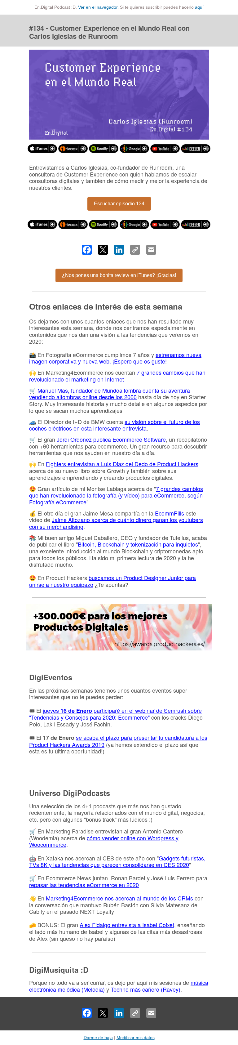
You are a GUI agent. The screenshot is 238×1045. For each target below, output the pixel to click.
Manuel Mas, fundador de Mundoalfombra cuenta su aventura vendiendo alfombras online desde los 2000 (109, 393)
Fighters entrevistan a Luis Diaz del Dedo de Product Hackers (122, 464)
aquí (199, 7)
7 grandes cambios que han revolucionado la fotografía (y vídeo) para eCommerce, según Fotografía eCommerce (116, 495)
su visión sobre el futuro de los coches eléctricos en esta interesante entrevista (114, 425)
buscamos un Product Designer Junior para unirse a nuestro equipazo (112, 581)
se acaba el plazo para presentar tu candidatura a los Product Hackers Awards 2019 (118, 740)
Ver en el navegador (97, 7)
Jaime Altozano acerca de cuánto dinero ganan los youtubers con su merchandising (116, 523)
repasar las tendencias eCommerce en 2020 (84, 885)
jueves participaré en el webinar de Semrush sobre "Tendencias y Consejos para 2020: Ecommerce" (115, 713)
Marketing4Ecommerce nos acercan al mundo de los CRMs (119, 898)
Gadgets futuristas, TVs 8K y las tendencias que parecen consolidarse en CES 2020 (117, 861)
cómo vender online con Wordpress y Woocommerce (103, 841)
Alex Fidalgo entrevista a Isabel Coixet (127, 925)
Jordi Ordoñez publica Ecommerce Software (111, 439)
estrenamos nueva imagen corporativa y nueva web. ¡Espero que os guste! (115, 358)
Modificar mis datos (136, 1037)
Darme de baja (98, 1037)
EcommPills (169, 513)
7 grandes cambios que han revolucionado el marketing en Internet (117, 375)
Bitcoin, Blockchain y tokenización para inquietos (138, 544)
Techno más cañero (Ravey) (145, 989)
